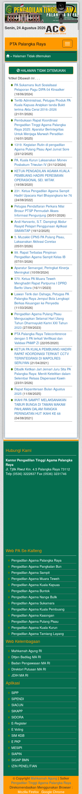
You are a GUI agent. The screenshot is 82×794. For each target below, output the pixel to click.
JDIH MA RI (19, 675)
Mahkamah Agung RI (26, 651)
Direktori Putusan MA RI (28, 669)
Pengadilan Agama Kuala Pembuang (37, 609)
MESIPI (16, 747)
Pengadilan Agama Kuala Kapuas (35, 584)
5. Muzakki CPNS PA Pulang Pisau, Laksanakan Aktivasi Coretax (39, 239)
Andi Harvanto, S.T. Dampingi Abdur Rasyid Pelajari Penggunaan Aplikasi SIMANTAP (40, 226)
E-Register (19, 723)
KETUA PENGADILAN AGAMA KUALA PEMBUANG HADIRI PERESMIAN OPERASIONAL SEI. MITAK (41, 175)
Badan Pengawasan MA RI (30, 663)
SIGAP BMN (20, 760)
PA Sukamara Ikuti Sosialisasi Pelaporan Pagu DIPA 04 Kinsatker (39, 87)
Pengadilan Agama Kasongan (32, 615)
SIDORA (17, 717)
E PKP (15, 741)
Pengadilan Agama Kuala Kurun (34, 627)
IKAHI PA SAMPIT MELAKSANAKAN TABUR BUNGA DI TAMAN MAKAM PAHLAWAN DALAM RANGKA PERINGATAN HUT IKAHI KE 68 (40, 407)
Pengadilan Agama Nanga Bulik (34, 597)
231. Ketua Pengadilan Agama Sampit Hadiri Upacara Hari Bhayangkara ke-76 (43, 193)
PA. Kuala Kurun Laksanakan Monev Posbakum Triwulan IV (40, 162)
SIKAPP (17, 711)
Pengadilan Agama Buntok (30, 591)
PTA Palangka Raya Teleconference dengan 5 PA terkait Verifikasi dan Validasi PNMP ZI (40, 338)
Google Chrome (52, 791)
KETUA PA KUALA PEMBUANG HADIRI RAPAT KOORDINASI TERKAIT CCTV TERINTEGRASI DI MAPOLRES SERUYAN (42, 356)
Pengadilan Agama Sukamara (32, 603)
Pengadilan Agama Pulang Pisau (35, 621)
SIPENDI (17, 698)
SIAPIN (16, 753)
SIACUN (17, 705)
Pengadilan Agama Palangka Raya (36, 560)
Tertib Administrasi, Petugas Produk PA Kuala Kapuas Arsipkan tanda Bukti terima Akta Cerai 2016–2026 (42, 105)
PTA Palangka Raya (28, 44)
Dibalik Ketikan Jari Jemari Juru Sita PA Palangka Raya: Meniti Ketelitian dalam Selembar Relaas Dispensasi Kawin (42, 373)
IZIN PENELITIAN (24, 766)
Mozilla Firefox (28, 791)
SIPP (14, 692)
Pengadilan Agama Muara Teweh (35, 578)
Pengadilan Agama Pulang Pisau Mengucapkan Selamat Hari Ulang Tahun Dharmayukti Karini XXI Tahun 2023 (41, 321)
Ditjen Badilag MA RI (26, 657)
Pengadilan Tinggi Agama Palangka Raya (41, 782)
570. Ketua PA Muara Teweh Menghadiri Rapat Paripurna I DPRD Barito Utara (40, 283)
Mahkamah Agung (44, 778)
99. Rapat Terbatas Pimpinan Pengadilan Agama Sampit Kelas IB (39, 254)
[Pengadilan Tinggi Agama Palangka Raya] (7, 56)
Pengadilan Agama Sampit (30, 572)
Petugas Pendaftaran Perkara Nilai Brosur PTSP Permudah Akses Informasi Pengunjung (39, 210)
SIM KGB (17, 735)
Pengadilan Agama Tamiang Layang (37, 633)
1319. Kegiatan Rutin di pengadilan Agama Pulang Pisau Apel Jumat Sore (41, 146)
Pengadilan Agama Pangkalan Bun (36, 566)
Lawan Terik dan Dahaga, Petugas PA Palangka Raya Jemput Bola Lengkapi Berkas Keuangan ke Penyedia (41, 298)
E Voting (17, 729)
